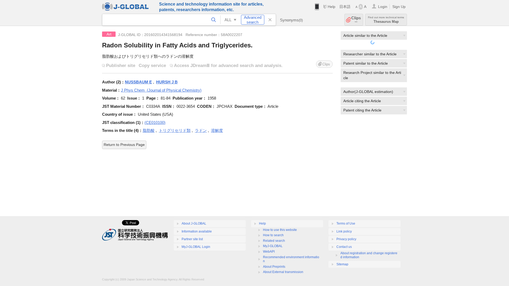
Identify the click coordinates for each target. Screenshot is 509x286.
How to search (273, 235)
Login (382, 7)
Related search (274, 241)
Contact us (344, 247)
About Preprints (274, 267)
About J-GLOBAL (194, 223)
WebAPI (269, 251)
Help (331, 7)
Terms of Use (345, 223)
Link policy (344, 231)
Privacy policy (346, 239)
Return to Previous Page (124, 144)
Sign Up (399, 7)
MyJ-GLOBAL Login (196, 247)
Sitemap (342, 264)
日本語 (344, 7)
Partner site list (192, 239)
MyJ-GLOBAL (273, 246)
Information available (197, 231)
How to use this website (280, 230)
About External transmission (283, 272)
